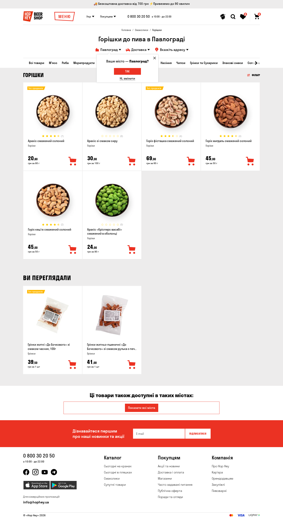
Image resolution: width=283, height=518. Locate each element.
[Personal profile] (223, 16)
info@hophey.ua (36, 502)
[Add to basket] (72, 365)
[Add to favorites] (73, 161)
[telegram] (54, 472)
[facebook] (26, 472)
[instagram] (35, 472)
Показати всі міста (141, 408)
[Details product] (53, 111)
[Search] (233, 16)
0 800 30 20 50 (138, 16)
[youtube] (45, 472)
